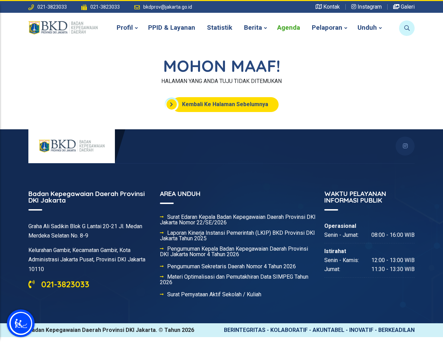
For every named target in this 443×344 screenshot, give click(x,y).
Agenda (288, 27)
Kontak (331, 6)
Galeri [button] (407, 6)
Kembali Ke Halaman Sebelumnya (225, 104)
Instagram (369, 6)
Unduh (367, 27)
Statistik (219, 27)
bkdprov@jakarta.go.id (167, 7)
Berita (253, 27)
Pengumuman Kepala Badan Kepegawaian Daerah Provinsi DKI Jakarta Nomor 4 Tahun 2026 (234, 251)
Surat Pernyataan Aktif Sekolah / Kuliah (214, 294)
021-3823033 (64, 284)
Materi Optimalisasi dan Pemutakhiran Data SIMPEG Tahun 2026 (234, 279)
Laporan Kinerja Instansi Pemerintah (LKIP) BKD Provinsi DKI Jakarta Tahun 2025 (237, 235)
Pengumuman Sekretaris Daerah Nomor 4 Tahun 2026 (231, 266)
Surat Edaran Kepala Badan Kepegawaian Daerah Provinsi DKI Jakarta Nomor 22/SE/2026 (238, 219)
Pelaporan (327, 27)
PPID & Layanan (171, 27)
